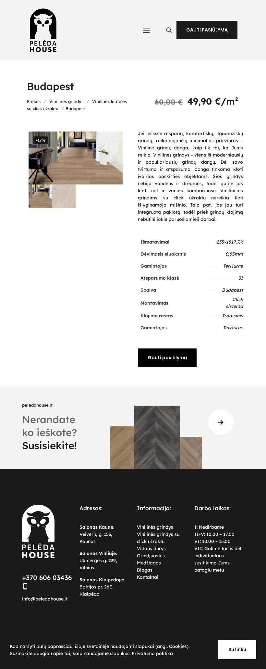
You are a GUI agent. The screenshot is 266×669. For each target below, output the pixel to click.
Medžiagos (149, 563)
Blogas (144, 570)
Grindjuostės (151, 556)
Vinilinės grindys (66, 101)
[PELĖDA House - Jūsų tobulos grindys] (43, 30)
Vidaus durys (151, 548)
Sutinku (237, 649)
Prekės (34, 101)
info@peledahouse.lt (44, 599)
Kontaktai (147, 577)
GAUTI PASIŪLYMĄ (207, 30)
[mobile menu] (146, 30)
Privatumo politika (152, 653)
